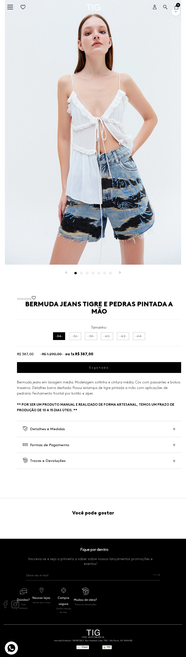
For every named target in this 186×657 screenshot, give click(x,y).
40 (107, 336)
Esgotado (99, 367)
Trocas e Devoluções (48, 461)
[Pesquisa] (165, 7)
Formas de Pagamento (49, 445)
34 (59, 336)
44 (139, 336)
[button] (33, 299)
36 (75, 336)
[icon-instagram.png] (15, 607)
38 (91, 336)
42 (123, 336)
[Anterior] (66, 272)
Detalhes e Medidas (47, 429)
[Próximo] (120, 272)
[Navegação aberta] (10, 7)
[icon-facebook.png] (5, 607)
